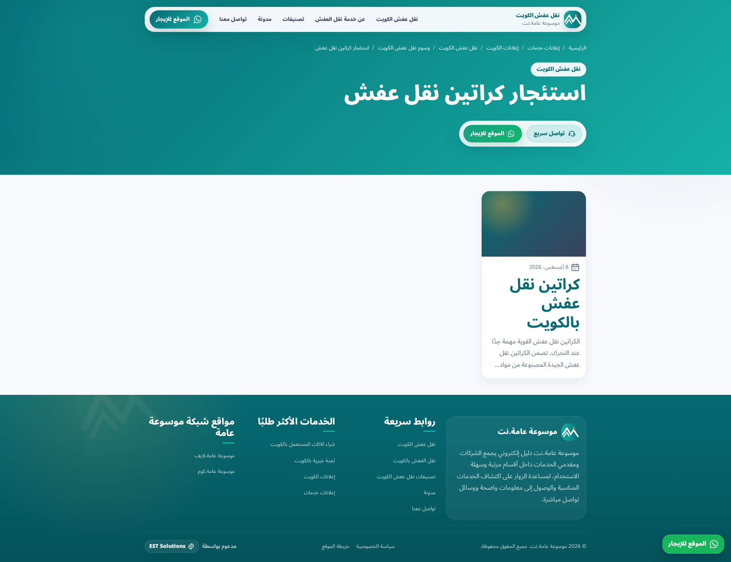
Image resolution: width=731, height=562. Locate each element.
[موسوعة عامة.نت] (570, 432)
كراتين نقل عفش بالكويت (545, 303)
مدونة (264, 19)
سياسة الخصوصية (375, 546)
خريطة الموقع (336, 546)
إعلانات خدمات (544, 48)
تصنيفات (293, 19)
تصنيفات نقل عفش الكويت (406, 476)
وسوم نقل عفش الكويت (404, 48)
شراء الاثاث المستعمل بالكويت (303, 444)
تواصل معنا (233, 19)
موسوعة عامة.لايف (215, 455)
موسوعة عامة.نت (527, 431)
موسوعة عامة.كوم (216, 471)
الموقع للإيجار (173, 19)
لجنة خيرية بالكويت (315, 460)
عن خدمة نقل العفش (340, 19)
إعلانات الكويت (503, 48)
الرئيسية (577, 48)
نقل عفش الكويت (397, 19)
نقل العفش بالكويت (414, 460)
